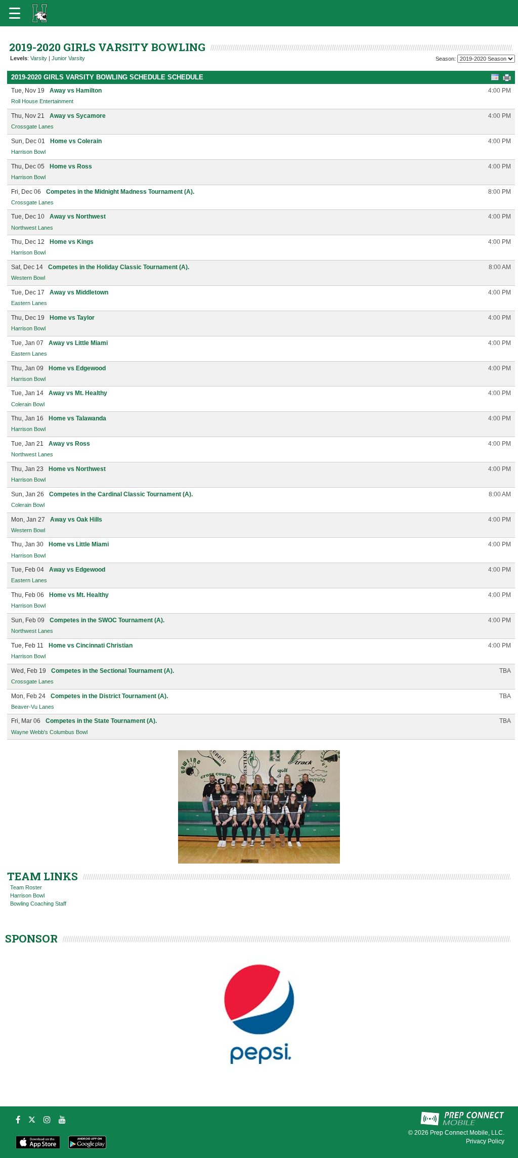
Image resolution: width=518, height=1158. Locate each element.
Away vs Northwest (78, 216)
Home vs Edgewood (77, 368)
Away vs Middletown (79, 292)
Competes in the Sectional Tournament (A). (112, 670)
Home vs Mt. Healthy (79, 594)
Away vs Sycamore (78, 115)
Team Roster (26, 887)
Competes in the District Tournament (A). (109, 696)
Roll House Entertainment (42, 101)
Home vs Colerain (76, 141)
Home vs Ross (71, 166)
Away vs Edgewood (77, 569)
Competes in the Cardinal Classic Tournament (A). (121, 494)
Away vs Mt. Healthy (78, 393)
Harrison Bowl (28, 152)
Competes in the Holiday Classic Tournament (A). (118, 267)
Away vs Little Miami (78, 343)
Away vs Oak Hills (76, 519)
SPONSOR (31, 938)
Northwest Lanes (32, 228)
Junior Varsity (68, 58)
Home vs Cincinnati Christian (91, 645)
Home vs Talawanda (77, 418)
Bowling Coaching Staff (38, 903)
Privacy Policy (485, 1141)
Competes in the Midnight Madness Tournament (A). (120, 191)
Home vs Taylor (72, 317)
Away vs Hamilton (76, 90)
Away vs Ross (69, 443)
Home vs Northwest (77, 469)
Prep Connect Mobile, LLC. (467, 1132)
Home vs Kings (72, 241)
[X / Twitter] (31, 1119)
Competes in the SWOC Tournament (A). (107, 620)
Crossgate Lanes (32, 126)
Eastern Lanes (29, 303)
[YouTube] (62, 1119)
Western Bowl (28, 278)
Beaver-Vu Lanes (32, 707)
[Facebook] (18, 1119)
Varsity (38, 58)
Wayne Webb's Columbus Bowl (49, 732)
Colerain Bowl (28, 404)
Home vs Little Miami (79, 544)
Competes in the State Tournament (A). (101, 720)
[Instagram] (47, 1119)
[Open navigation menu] (14, 13)
